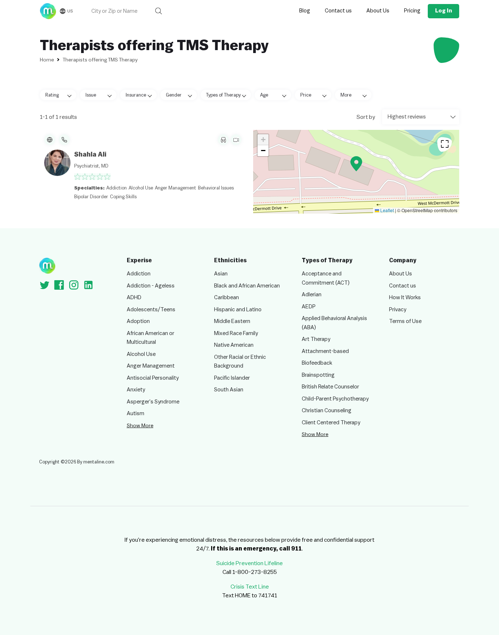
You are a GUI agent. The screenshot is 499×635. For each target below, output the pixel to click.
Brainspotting (318, 375)
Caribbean (226, 297)
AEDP (309, 306)
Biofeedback (317, 363)
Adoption (138, 321)
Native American (234, 345)
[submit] (158, 11)
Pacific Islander (232, 378)
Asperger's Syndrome (153, 402)
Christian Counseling (326, 410)
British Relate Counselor (330, 387)
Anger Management (151, 366)
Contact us (338, 11)
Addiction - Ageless (151, 286)
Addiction (139, 274)
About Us (377, 11)
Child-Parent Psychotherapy (335, 399)
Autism (135, 413)
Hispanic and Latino (238, 309)
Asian (221, 274)
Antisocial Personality (153, 378)
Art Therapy (316, 339)
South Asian (228, 389)
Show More (140, 425)
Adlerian (311, 294)
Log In (443, 11)
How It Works (405, 297)
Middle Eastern (232, 321)
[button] (356, 163)
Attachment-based (325, 351)
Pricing (412, 11)
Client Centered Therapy (331, 422)
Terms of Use (405, 321)
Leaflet (386, 210)
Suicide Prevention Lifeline (249, 563)
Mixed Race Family (236, 333)
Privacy (397, 309)
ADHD (134, 297)
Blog (304, 11)
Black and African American (247, 286)
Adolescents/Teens (151, 309)
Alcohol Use (141, 354)
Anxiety (136, 389)
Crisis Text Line (250, 587)
